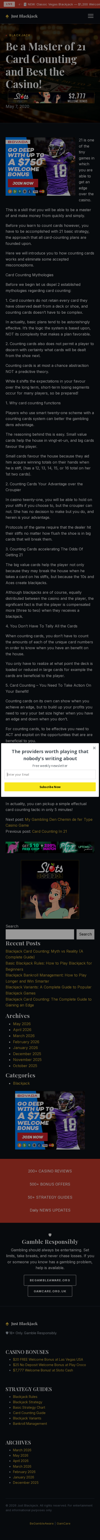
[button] (50, 755)
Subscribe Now (50, 787)
